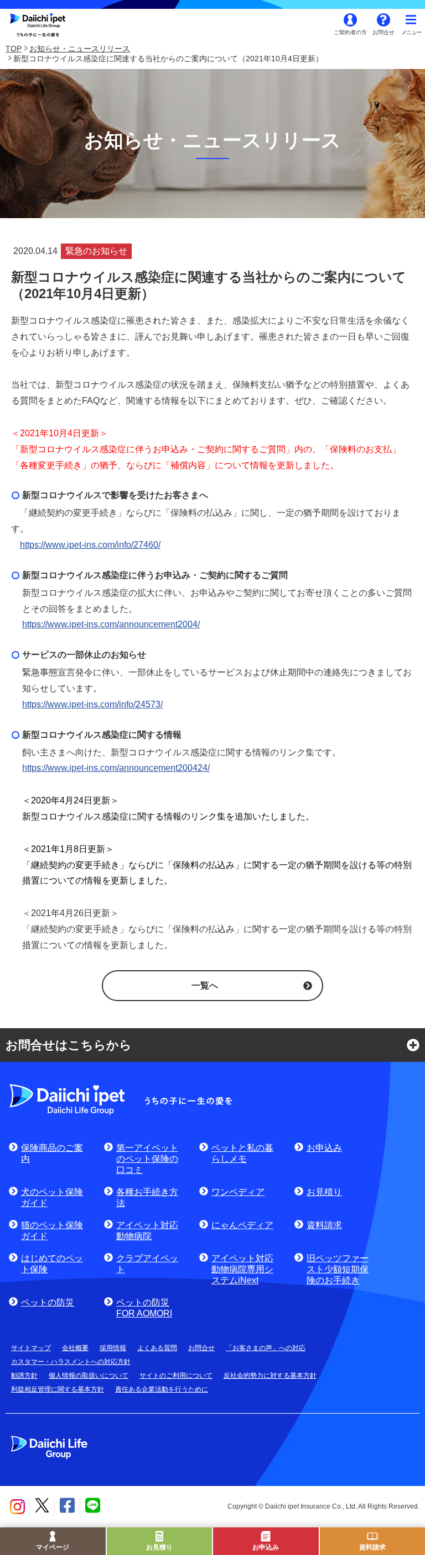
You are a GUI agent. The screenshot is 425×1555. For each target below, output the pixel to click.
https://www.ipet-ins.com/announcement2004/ (111, 624)
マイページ (52, 1547)
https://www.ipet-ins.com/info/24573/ (92, 704)
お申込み (265, 1547)
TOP (14, 48)
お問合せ (383, 32)
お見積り (159, 1547)
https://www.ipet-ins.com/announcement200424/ (116, 768)
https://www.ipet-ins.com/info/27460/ (90, 544)
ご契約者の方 (350, 32)
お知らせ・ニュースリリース (79, 48)
